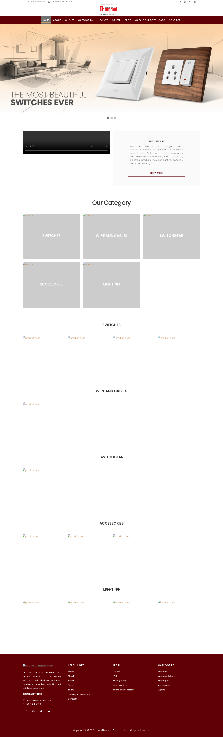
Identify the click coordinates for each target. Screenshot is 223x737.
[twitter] (190, 2)
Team (71, 689)
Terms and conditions (123, 689)
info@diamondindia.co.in (64, 1)
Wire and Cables (166, 676)
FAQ (115, 676)
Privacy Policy (119, 680)
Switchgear (163, 680)
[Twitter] (41, 711)
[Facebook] (180, 2)
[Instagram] (33, 711)
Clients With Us (120, 685)
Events (104, 20)
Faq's (128, 20)
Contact (175, 20)
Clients (69, 20)
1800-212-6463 (33, 703)
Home (45, 20)
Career (116, 20)
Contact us (73, 698)
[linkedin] (195, 2)
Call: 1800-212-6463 (35, 1)
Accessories (164, 685)
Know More (156, 173)
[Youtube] (49, 711)
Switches (162, 671)
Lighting (162, 689)
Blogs (70, 685)
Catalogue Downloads (150, 20)
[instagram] (185, 2)
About (57, 20)
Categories (85, 20)
